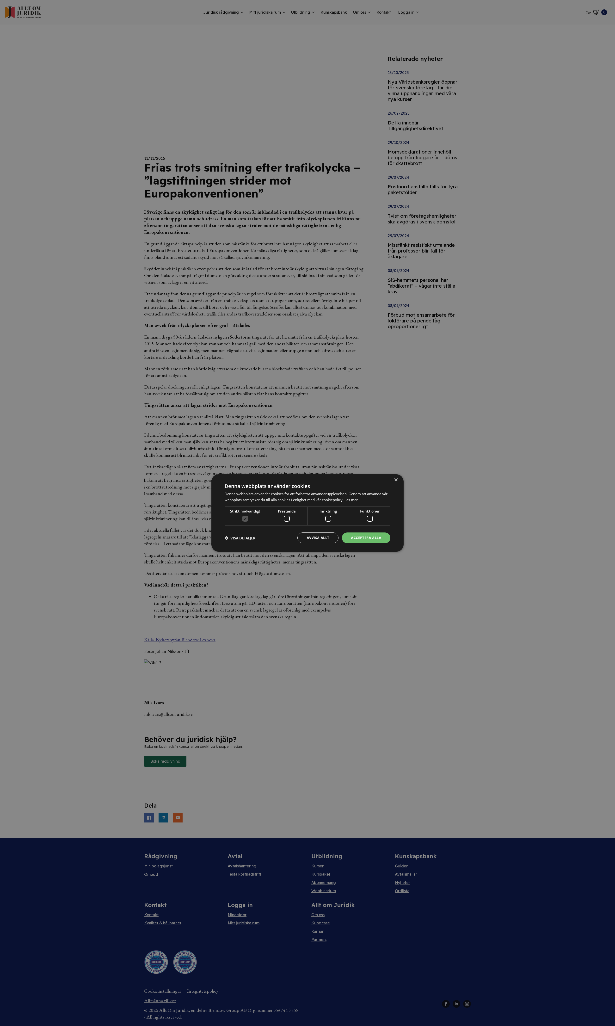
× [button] (396, 480)
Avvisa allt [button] (318, 537)
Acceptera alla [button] (366, 537)
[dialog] (307, 513)
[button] (240, 538)
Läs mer (351, 499)
